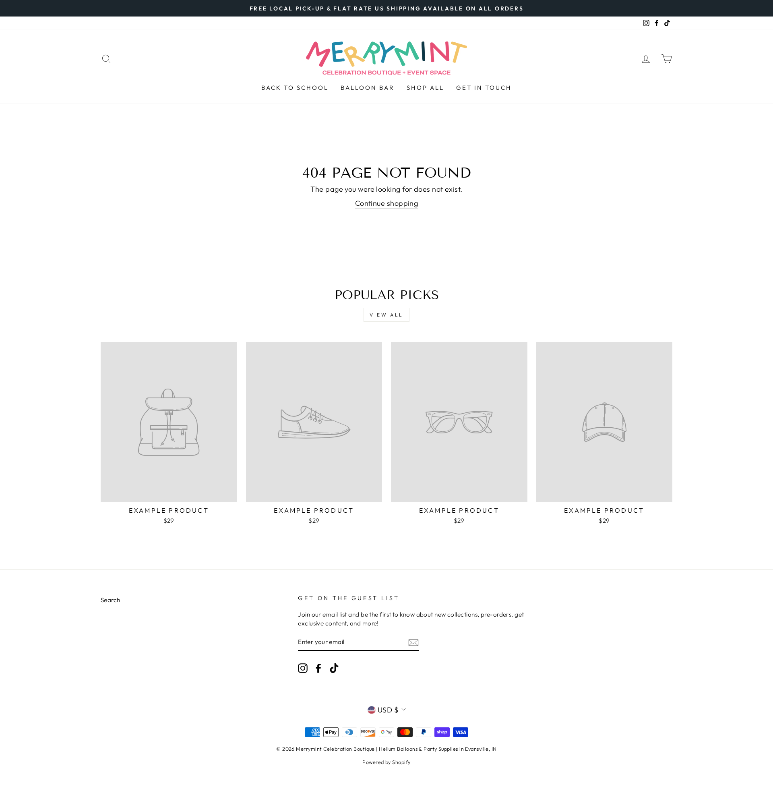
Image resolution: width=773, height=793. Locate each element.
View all (386, 315)
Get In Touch (484, 87)
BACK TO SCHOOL (295, 87)
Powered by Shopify (386, 762)
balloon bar (368, 87)
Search (110, 600)
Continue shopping (386, 203)
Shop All (425, 87)
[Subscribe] (413, 642)
